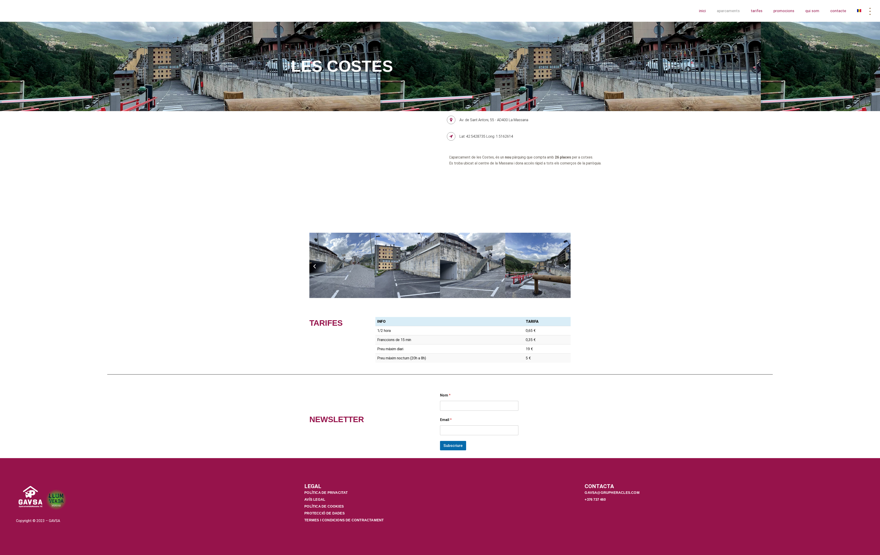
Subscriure (453, 445)
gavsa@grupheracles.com (613, 493)
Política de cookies (324, 506)
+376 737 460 (596, 499)
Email (446, 420)
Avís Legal (314, 499)
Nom (445, 395)
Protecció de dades (324, 513)
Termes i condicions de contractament (344, 520)
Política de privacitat (326, 493)
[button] (314, 266)
